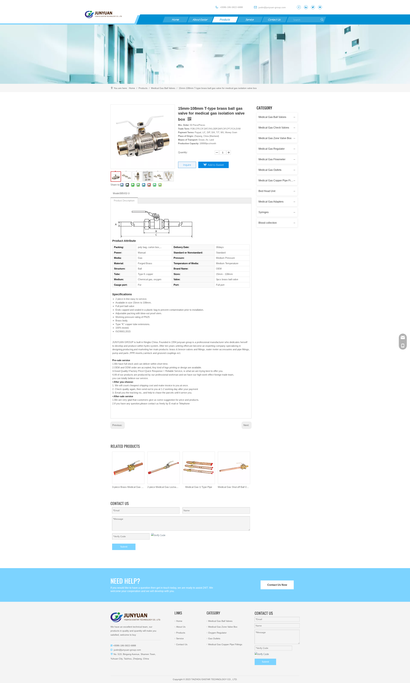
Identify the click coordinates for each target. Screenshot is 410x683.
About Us (180, 626)
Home (175, 19)
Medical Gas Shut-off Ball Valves (234, 487)
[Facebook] (299, 7)
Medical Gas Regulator (271, 148)
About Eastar (200, 19)
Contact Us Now (277, 585)
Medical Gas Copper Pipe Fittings (277, 180)
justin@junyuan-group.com (127, 650)
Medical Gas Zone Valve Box (274, 138)
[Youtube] (320, 7)
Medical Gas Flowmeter (271, 159)
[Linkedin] (306, 7)
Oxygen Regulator (217, 632)
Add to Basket (216, 165)
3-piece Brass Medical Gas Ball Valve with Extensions (128, 487)
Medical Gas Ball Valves (272, 117)
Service (249, 19)
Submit (123, 546)
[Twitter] (313, 7)
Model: (116, 193)
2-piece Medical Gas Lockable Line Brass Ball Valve (163, 487)
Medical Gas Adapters (270, 201)
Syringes (263, 212)
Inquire (187, 165)
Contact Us (275, 19)
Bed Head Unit (266, 191)
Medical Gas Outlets (269, 170)
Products (225, 19)
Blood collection (267, 222)
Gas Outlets (214, 638)
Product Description (124, 200)
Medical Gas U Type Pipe (198, 487)
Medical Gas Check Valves (273, 127)
